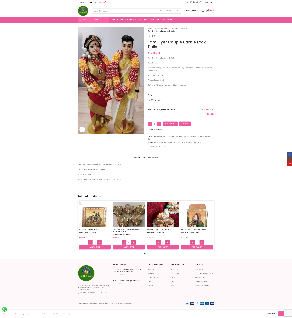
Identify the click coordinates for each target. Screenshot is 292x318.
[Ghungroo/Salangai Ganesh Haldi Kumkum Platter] (129, 216)
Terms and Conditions (202, 285)
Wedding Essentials (161, 28)
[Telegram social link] (200, 2)
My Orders (151, 273)
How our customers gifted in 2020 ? (128, 280)
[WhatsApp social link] (197, 2)
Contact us (175, 273)
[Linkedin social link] (194, 2)
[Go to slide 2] (147, 253)
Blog (172, 285)
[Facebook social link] (187, 2)
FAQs (173, 277)
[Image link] (86, 273)
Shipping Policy (199, 277)
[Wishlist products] (203, 11)
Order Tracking (153, 277)
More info (271, 314)
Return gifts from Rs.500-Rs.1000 (187, 136)
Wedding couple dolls (193, 143)
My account (152, 269)
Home (150, 28)
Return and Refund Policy (203, 273)
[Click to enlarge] (82, 129)
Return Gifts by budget (165, 136)
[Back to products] (152, 36)
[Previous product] (149, 36)
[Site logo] (83, 11)
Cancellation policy (201, 281)
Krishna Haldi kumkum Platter (159, 229)
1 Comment (127, 275)
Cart (149, 281)
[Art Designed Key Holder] (95, 218)
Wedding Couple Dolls (179, 28)
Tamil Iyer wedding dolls (176, 143)
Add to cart (170, 124)
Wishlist (151, 285)
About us (174, 269)
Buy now (185, 124)
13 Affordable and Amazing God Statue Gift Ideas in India (127, 270)
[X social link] (190, 2)
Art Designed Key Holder (89, 229)
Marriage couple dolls (159, 143)
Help (172, 281)
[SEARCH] (178, 11)
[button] (95, 247)
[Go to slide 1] (144, 253)
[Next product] (154, 36)
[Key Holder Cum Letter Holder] (197, 219)
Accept (283, 314)
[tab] (139, 156)
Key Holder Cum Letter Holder (193, 229)
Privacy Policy (199, 269)
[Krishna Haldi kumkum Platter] (163, 220)
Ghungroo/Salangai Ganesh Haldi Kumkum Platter (127, 230)
